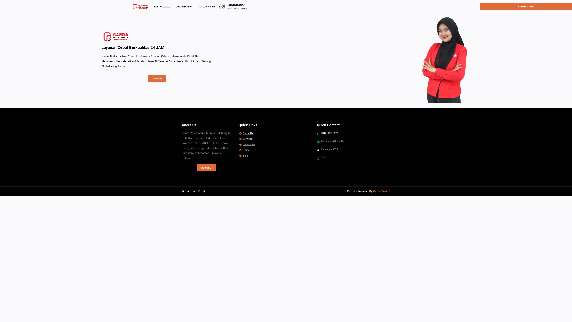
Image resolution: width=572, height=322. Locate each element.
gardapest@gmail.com (333, 141)
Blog (245, 155)
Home (246, 149)
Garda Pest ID (381, 191)
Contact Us (249, 144)
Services (247, 138)
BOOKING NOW (526, 7)
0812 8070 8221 (329, 133)
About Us (157, 78)
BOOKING (206, 168)
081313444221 (237, 5)
